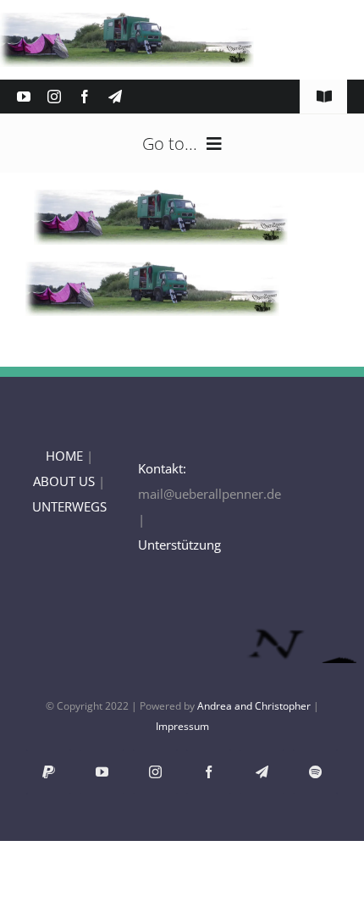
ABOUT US (64, 481)
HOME (64, 455)
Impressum (182, 726)
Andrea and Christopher (254, 706)
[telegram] (115, 96)
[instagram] (54, 96)
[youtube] (23, 96)
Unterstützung (179, 544)
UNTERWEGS (69, 506)
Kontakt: (162, 468)
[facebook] (84, 96)
